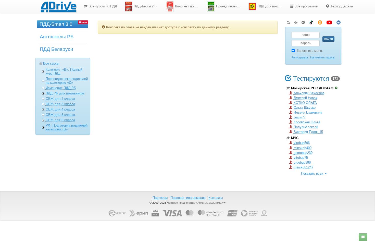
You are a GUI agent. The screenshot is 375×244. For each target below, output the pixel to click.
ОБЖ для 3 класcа (60, 104)
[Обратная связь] (303, 21)
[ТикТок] (311, 21)
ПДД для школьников (271, 6)
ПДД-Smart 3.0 (56, 24)
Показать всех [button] (312, 173)
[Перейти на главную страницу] (58, 6)
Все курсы (51, 63)
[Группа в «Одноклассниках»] (320, 21)
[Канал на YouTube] (329, 21)
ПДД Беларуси (56, 49)
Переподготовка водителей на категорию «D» (67, 80)
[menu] (218, 6)
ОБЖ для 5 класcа (60, 115)
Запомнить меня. (310, 51)
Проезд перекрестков (230, 6)
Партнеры (160, 198)
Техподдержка (342, 6)
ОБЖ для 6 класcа (60, 120)
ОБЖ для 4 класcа (60, 109)
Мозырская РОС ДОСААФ (312, 88)
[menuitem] (100, 6)
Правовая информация (188, 198)
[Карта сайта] (296, 21)
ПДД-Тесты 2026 (146, 6)
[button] (363, 237)
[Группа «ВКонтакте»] (338, 21)
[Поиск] (288, 21)
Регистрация (300, 57)
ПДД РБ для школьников (65, 93)
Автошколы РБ (56, 36)
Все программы (306, 6)
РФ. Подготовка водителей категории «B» (67, 127)
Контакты (215, 198)
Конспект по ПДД (188, 6)
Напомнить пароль (322, 57)
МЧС (294, 138)
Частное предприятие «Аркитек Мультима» (195, 202)
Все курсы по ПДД (103, 6)
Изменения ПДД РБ (61, 88)
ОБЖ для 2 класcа (60, 99)
